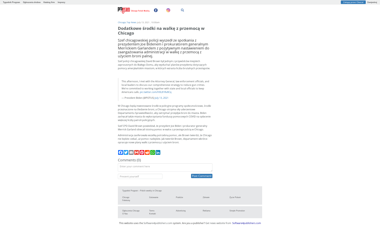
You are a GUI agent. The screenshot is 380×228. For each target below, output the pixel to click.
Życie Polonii (235, 197)
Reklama (206, 211)
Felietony (126, 200)
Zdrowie (206, 197)
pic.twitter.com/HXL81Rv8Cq (155, 92)
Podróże (179, 197)
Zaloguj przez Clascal (353, 2)
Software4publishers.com (158, 223)
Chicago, (122, 22)
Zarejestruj (372, 2)
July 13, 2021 (161, 97)
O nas (125, 214)
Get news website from (218, 223)
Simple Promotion (237, 211)
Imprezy (61, 2)
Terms (152, 211)
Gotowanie (153, 197)
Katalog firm (49, 2)
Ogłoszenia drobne (32, 2)
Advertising (181, 211)
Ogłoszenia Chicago (131, 211)
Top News (131, 22)
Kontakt (152, 214)
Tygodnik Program (11, 2)
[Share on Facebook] (120, 152)
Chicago (125, 197)
